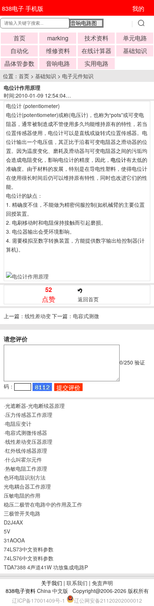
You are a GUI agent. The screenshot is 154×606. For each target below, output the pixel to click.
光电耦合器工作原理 (27, 486)
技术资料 (96, 38)
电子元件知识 (77, 76)
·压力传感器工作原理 (28, 414)
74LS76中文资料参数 (28, 558)
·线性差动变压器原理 (28, 441)
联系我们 (77, 583)
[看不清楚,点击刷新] (42, 387)
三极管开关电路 (22, 513)
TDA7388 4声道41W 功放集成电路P (46, 567)
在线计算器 (96, 50)
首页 (19, 38)
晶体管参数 (19, 63)
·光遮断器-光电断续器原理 (34, 405)
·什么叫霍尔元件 (23, 459)
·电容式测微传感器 (25, 432)
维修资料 (58, 50)
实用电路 (96, 63)
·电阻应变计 (17, 423)
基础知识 (135, 50)
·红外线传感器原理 (25, 450)
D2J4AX (13, 522)
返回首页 (88, 299)
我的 (138, 8)
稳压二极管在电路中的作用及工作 (43, 504)
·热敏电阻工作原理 (25, 468)
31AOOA (14, 540)
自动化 (19, 50)
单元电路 (135, 38)
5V (7, 531)
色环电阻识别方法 (25, 477)
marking (57, 38)
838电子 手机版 (22, 8)
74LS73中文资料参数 (28, 549)
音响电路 (58, 63)
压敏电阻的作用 (22, 495)
